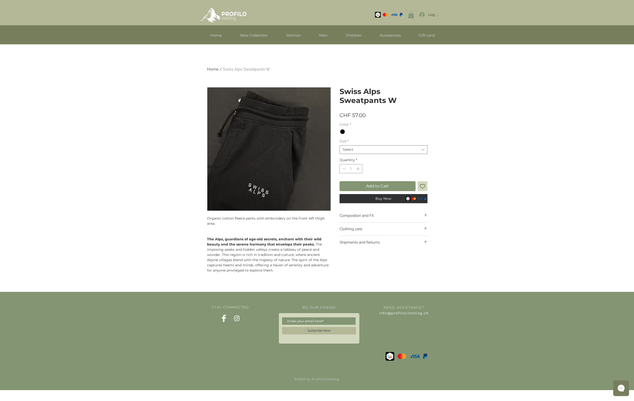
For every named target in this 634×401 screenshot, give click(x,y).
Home (212, 69)
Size (344, 141)
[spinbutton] (350, 168)
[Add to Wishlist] (422, 186)
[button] (411, 14)
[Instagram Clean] (236, 318)
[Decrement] (343, 168)
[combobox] (383, 149)
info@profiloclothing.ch (403, 313)
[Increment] (358, 168)
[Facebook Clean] (224, 318)
